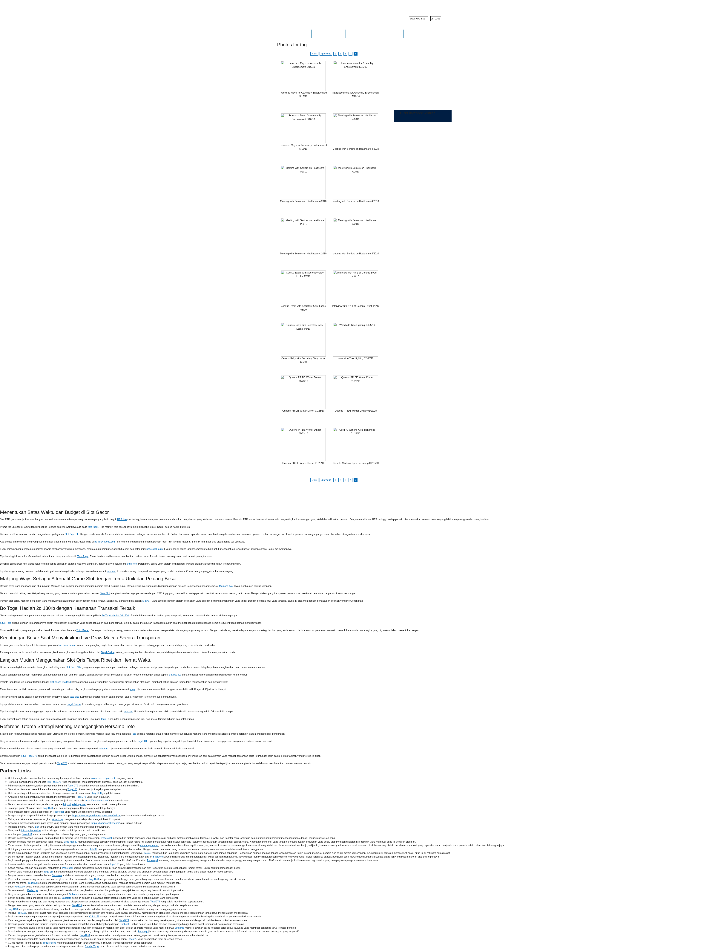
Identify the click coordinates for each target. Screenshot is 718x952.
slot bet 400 (175, 674)
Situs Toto (5, 622)
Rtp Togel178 (54, 781)
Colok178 (27, 834)
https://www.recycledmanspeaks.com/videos (96, 815)
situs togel (57, 819)
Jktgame (179, 927)
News (353, 33)
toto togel (93, 526)
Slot (37, 826)
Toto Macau (82, 630)
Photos (320, 33)
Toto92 (93, 849)
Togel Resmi (49, 942)
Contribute (391, 33)
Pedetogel (58, 811)
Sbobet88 (125, 924)
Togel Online (107, 652)
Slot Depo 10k (73, 667)
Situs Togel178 (29, 755)
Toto (133, 733)
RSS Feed (322, 493)
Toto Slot (105, 593)
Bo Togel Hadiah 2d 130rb (115, 615)
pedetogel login (154, 549)
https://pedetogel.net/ (74, 804)
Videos (337, 33)
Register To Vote (420, 33)
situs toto (132, 563)
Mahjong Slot (226, 586)
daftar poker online (31, 830)
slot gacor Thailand (60, 682)
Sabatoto (158, 856)
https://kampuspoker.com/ (105, 823)
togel (132, 689)
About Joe (300, 33)
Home (282, 33)
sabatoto (103, 748)
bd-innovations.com (105, 541)
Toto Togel (82, 556)
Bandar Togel (92, 946)
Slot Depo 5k (72, 534)
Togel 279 (72, 785)
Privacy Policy (297, 493)
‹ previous (326, 53)
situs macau (70, 841)
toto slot (111, 571)
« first (314, 53)
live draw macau (67, 645)
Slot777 (146, 600)
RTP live (122, 519)
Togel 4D (142, 741)
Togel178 (62, 763)
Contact (369, 33)
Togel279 (155, 901)
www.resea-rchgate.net (102, 778)
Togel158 (72, 789)
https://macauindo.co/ (96, 800)
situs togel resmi (149, 845)
